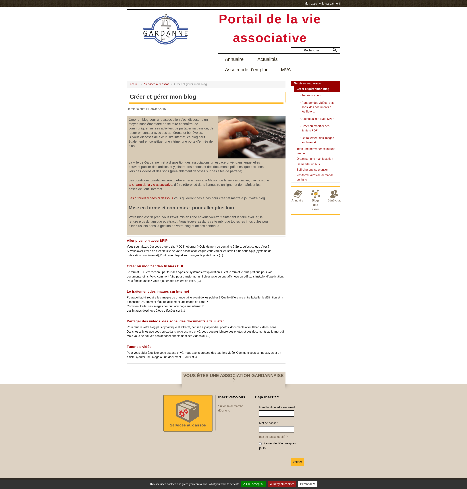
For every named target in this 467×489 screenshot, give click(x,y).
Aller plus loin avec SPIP (147, 240)
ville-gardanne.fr (329, 3)
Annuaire (234, 59)
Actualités (267, 59)
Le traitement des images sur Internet (158, 291)
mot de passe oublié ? (273, 436)
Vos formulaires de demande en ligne (315, 177)
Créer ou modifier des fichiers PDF (155, 266)
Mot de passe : (268, 423)
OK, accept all (254, 484)
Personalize (308, 484)
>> (334, 50)
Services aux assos (156, 84)
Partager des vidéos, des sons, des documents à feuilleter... (176, 321)
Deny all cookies (283, 484)
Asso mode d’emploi (246, 69)
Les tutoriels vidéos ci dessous (151, 198)
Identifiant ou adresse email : (277, 407)
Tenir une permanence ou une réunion (316, 151)
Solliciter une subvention (313, 169)
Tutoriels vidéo (139, 347)
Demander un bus (308, 164)
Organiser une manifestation (315, 158)
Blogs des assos (315, 205)
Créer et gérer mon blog (313, 88)
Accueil (134, 84)
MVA (286, 69)
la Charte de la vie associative (150, 185)
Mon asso (310, 3)
